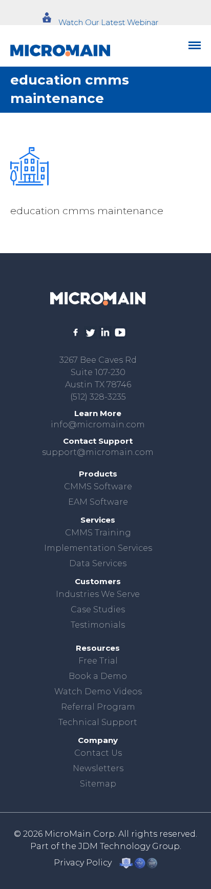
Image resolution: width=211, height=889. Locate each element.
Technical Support (97, 722)
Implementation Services (98, 548)
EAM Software (98, 502)
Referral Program (98, 707)
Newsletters (98, 768)
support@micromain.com (98, 452)
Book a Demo (98, 676)
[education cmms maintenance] (29, 166)
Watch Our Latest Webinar (108, 22)
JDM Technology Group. (129, 846)
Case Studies (98, 609)
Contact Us (98, 753)
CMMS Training (98, 532)
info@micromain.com (98, 424)
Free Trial (98, 661)
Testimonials (98, 625)
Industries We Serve (98, 594)
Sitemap (98, 784)
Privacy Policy (83, 862)
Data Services (97, 563)
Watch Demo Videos (98, 691)
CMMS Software (98, 486)
